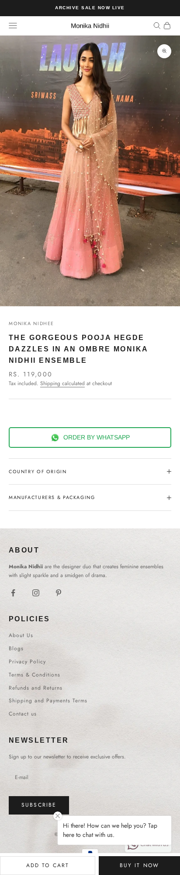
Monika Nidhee (31, 323)
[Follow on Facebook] (13, 592)
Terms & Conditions (34, 675)
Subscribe (38, 805)
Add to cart (47, 865)
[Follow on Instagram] (35, 592)
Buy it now (139, 865)
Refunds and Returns (35, 688)
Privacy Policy (27, 662)
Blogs (16, 648)
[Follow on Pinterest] (58, 592)
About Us (21, 635)
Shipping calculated (62, 383)
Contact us (23, 714)
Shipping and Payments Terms (48, 701)
